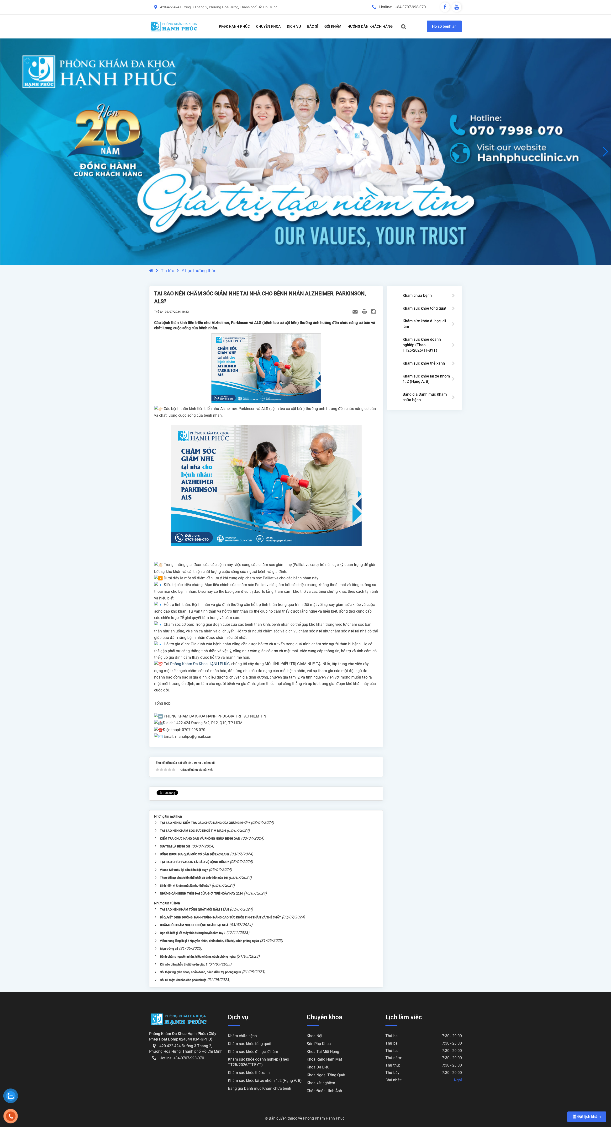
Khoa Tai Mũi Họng (323, 1051)
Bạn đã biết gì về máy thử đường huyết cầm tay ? (192, 933)
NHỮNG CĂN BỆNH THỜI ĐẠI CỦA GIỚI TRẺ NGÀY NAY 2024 (201, 893)
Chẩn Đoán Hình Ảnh (324, 1091)
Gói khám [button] (332, 26)
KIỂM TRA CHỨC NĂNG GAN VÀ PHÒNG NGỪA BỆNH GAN (200, 838)
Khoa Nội (314, 1036)
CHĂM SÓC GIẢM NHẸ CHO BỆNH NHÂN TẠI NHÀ (194, 925)
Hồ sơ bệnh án (444, 26)
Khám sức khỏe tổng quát (424, 308)
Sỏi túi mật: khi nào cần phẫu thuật (183, 980)
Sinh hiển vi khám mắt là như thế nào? (185, 885)
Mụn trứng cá (169, 948)
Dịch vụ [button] (294, 26)
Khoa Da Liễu (318, 1067)
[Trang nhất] (151, 270)
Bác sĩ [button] (312, 26)
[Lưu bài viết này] (374, 311)
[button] (605, 151)
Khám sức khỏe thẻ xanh (424, 363)
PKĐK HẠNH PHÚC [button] (234, 26)
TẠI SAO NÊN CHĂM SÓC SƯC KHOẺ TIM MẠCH (193, 830)
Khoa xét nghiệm (321, 1083)
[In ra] (365, 311)
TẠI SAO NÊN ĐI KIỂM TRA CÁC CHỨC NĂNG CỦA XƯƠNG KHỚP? (205, 823)
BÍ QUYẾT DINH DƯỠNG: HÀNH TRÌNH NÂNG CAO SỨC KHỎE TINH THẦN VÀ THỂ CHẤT (220, 917)
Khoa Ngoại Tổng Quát (326, 1075)
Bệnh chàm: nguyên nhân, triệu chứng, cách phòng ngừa (198, 956)
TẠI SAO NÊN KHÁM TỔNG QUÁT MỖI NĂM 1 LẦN (194, 909)
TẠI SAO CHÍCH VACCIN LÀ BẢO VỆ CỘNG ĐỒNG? (194, 862)
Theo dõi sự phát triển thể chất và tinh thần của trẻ (194, 877)
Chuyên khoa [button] (268, 26)
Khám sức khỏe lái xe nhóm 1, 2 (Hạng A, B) (426, 379)
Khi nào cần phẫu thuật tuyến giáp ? (183, 964)
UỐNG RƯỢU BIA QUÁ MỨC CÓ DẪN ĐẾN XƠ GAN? (194, 854)
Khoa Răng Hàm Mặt (324, 1059)
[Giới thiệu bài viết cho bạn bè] (356, 311)
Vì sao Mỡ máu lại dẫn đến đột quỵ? (184, 870)
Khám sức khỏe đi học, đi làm (424, 324)
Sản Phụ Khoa (319, 1043)
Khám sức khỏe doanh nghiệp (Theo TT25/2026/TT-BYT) (422, 345)
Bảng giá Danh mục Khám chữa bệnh (425, 397)
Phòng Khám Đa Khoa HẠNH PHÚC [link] (200, 664)
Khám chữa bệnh (417, 295)
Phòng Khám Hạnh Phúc (323, 1118)
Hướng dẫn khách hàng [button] (370, 26)
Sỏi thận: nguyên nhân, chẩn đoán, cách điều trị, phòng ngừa (200, 972)
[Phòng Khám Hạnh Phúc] (174, 27)
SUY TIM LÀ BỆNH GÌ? (175, 846)
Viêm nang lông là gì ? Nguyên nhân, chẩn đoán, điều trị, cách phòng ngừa (209, 941)
